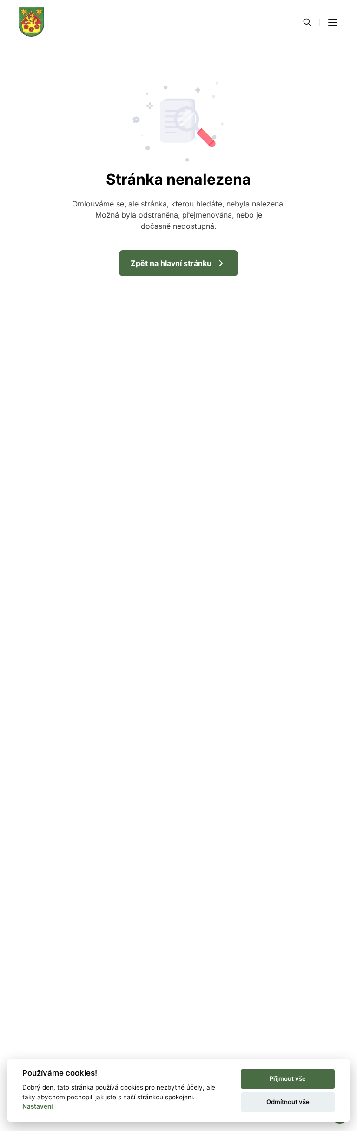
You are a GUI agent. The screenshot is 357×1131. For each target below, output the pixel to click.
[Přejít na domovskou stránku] (31, 22)
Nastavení (37, 1106)
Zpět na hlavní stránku (171, 263)
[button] (333, 22)
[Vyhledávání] (307, 22)
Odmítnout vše (288, 1101)
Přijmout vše (288, 1078)
